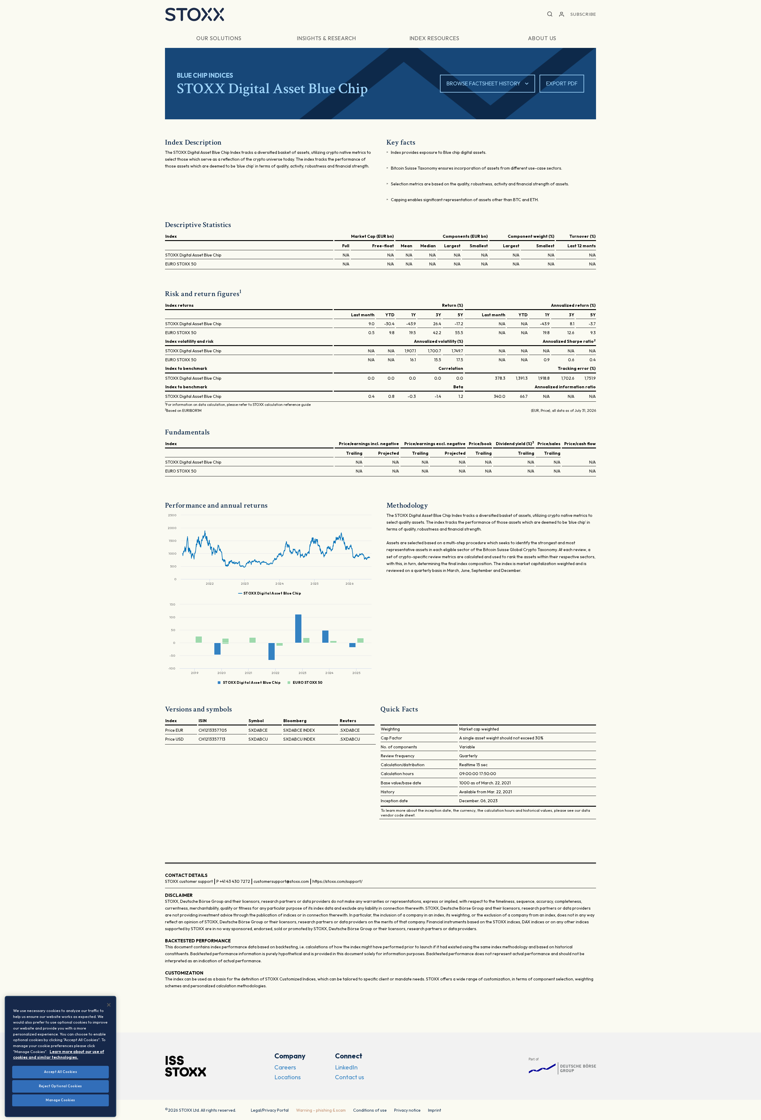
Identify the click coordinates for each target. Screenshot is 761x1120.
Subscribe (583, 14)
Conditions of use (370, 1110)
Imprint (434, 1110)
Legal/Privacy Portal (270, 1110)
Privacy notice (407, 1110)
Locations (287, 1077)
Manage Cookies (60, 1100)
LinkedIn (346, 1067)
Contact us (349, 1077)
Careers (285, 1067)
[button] (549, 14)
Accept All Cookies (60, 1072)
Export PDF (562, 83)
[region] (60, 1056)
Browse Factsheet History (483, 83)
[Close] (108, 1004)
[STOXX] (194, 14)
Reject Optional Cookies (60, 1086)
